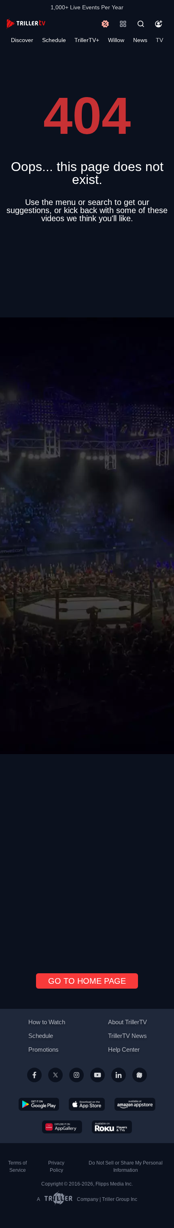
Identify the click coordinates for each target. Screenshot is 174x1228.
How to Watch (46, 1022)
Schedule (54, 40)
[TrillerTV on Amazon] (135, 1104)
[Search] (141, 24)
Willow (116, 40)
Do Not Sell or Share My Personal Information (126, 1166)
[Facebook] (34, 1084)
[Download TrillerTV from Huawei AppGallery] (62, 1126)
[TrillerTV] (25, 24)
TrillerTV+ (86, 40)
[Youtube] (97, 1084)
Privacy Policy (56, 1166)
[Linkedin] (118, 1084)
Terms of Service (17, 1166)
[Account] (159, 24)
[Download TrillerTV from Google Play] (39, 1104)
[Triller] (139, 1084)
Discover (22, 40)
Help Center (124, 1049)
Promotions (43, 1049)
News (140, 40)
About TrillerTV (127, 1022)
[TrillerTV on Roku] (112, 1126)
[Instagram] (76, 1084)
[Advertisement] (87, 594)
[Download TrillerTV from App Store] (87, 1104)
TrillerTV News (127, 1035)
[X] (55, 1084)
